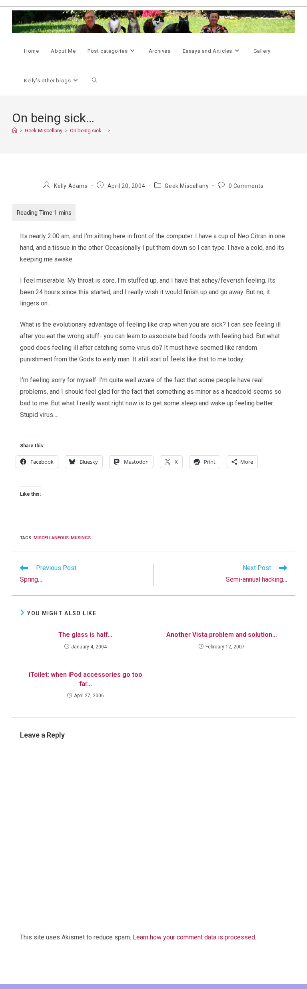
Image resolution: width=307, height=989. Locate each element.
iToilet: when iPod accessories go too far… (85, 679)
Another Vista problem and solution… (221, 634)
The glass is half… (85, 634)
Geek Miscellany (187, 186)
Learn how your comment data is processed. (194, 937)
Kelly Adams (71, 186)
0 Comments (246, 186)
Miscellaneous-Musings (62, 537)
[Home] (14, 131)
